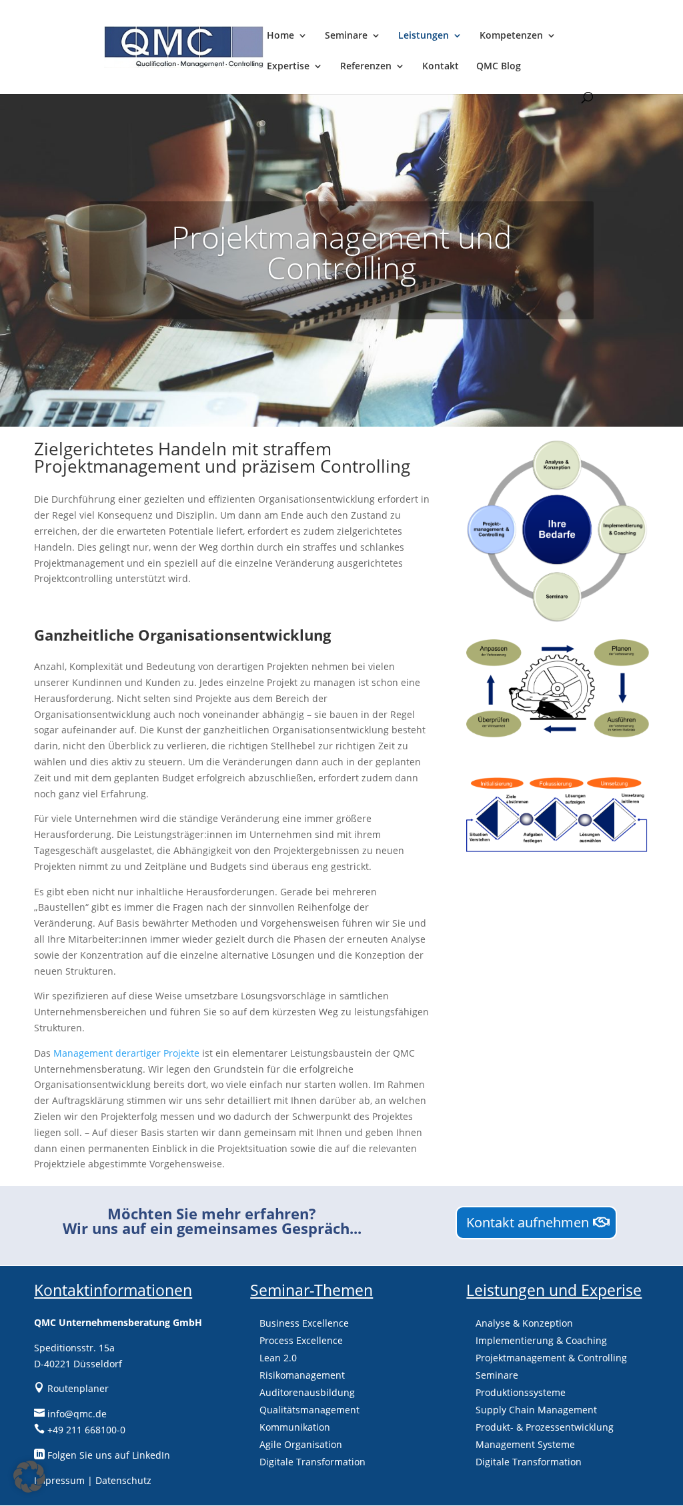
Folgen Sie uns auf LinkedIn (102, 1455)
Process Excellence (301, 1340)
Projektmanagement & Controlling (551, 1357)
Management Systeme (525, 1444)
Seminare (346, 36)
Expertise (288, 66)
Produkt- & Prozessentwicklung (545, 1427)
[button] (29, 1476)
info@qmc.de (70, 1413)
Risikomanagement (302, 1375)
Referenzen (366, 66)
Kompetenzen (511, 36)
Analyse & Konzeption (524, 1323)
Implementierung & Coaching (541, 1340)
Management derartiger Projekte (126, 1053)
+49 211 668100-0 (79, 1429)
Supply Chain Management (536, 1409)
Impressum (59, 1480)
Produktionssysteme (521, 1392)
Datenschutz (123, 1480)
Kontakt (440, 66)
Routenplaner (71, 1388)
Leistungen (423, 36)
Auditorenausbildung (307, 1392)
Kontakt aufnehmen (527, 1222)
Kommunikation (294, 1427)
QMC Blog (498, 66)
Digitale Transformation (312, 1461)
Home (280, 36)
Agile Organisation (300, 1444)
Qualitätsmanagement (309, 1409)
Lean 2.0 (278, 1357)
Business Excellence (304, 1323)
